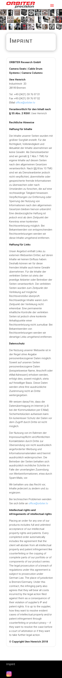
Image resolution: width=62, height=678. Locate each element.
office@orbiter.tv (25, 102)
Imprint (10, 664)
